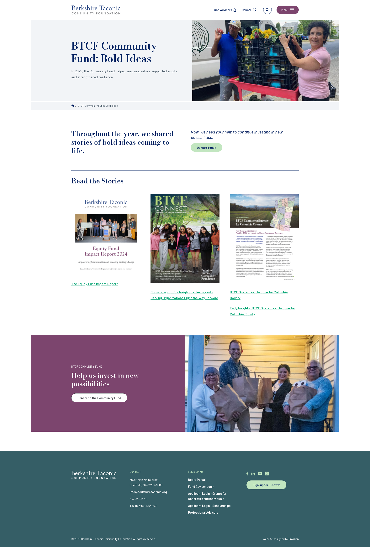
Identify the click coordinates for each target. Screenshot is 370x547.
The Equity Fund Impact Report (94, 284)
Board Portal (197, 479)
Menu (284, 10)
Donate (246, 10)
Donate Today (206, 147)
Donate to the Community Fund (99, 398)
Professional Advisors (203, 512)
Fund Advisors (222, 10)
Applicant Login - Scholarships (209, 505)
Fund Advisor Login (201, 486)
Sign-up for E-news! (266, 485)
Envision (294, 539)
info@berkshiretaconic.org (148, 492)
